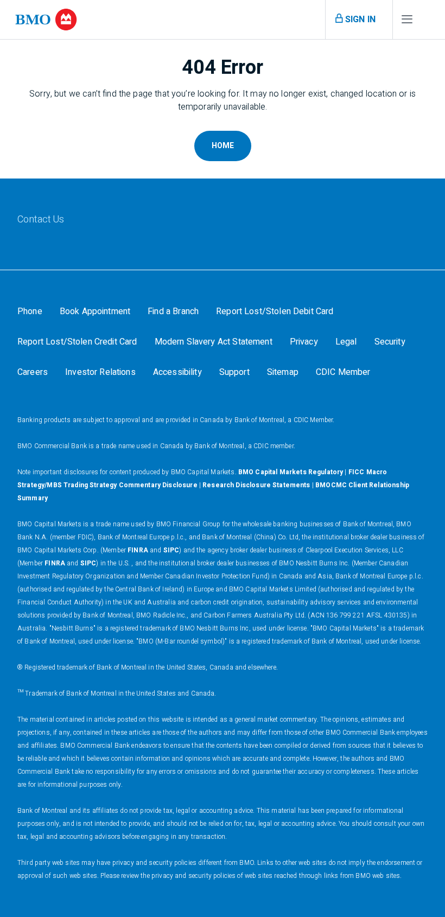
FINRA (138, 550)
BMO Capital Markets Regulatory (291, 472)
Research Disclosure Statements (256, 485)
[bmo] (46, 19)
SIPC (171, 550)
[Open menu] (407, 21)
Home (223, 145)
